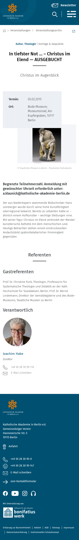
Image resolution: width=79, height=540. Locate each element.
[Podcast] (33, 493)
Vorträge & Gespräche (50, 44)
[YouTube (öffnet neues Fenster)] (15, 493)
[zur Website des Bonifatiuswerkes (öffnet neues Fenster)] (39, 513)
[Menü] (71, 14)
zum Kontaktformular (23, 481)
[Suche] (55, 14)
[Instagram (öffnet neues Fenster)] (24, 493)
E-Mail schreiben (21, 372)
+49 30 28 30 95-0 (21, 459)
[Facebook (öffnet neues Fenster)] (5, 493)
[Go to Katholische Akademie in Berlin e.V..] (4, 30)
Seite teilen (74, 31)
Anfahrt (13, 446)
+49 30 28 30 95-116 (22, 367)
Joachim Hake (13, 354)
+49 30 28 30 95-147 (22, 465)
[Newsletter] (63, 5)
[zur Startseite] (15, 11)
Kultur (19, 44)
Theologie (30, 44)
